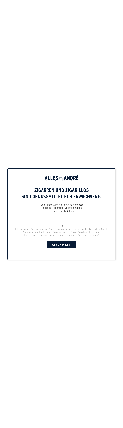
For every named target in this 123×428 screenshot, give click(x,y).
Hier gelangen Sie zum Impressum (81, 235)
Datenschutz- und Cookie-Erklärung (48, 229)
